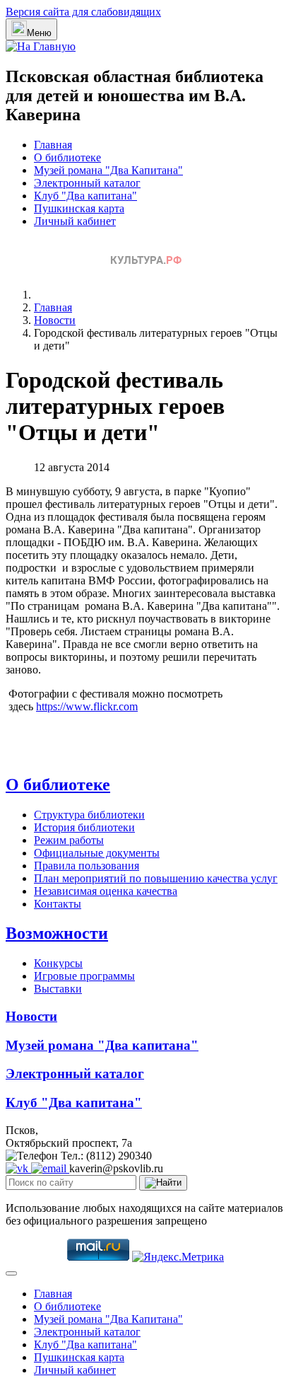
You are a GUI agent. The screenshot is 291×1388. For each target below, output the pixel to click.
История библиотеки (84, 827)
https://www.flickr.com (87, 706)
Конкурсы (58, 963)
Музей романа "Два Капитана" (108, 170)
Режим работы (69, 840)
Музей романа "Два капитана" (102, 1045)
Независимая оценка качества (105, 891)
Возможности (57, 933)
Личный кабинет (75, 221)
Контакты (57, 904)
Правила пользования (86, 866)
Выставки (58, 989)
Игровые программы (84, 976)
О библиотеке (67, 157)
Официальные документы (97, 853)
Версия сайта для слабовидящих (83, 12)
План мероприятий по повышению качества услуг (156, 878)
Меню (39, 33)
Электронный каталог (87, 183)
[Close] (11, 1273)
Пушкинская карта (79, 208)
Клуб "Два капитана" (85, 196)
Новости (31, 1016)
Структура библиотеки (89, 815)
